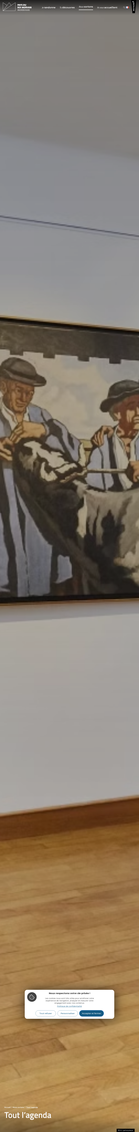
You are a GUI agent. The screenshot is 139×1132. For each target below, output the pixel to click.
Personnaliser (68, 1013)
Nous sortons (18, 1107)
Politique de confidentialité (69, 1006)
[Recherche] (124, 7)
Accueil (7, 1107)
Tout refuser (45, 1013)
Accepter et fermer (91, 1013)
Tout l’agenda (32, 1107)
